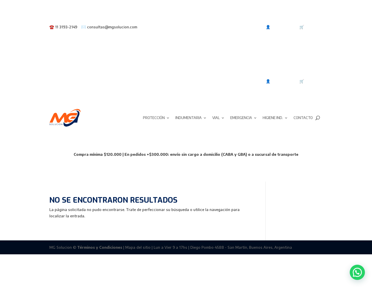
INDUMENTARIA (188, 118)
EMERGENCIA (241, 118)
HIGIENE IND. (273, 118)
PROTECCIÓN (154, 118)
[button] (357, 272)
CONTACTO (303, 118)
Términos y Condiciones (99, 247)
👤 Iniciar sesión (280, 27)
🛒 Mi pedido (311, 27)
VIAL (216, 118)
